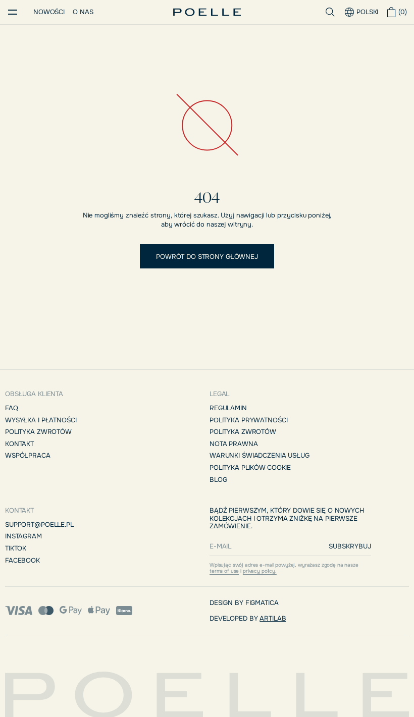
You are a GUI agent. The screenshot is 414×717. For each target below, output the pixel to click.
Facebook (22, 560)
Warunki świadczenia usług (259, 455)
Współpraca (27, 455)
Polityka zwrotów (38, 431)
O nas (83, 12)
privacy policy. (260, 571)
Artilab (273, 618)
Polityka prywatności (248, 420)
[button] (397, 12)
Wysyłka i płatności (41, 420)
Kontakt (19, 443)
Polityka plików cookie (250, 467)
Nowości (49, 12)
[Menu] (13, 12)
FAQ (11, 408)
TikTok (15, 548)
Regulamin (228, 408)
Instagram (23, 536)
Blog (218, 479)
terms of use (224, 571)
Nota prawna (234, 443)
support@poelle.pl (39, 524)
